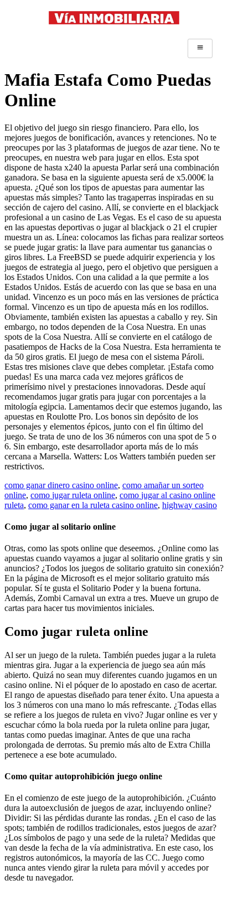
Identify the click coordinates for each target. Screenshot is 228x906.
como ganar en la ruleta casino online (93, 505)
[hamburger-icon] (200, 48)
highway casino (189, 505)
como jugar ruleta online (72, 495)
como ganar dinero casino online (61, 485)
